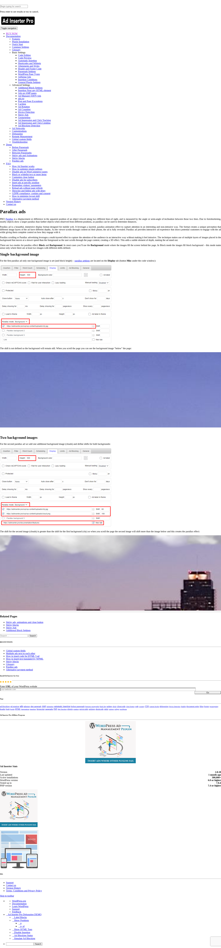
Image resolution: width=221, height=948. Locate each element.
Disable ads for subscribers (24, 180)
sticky (106, 709)
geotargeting (214, 706)
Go (207, 692)
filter (202, 706)
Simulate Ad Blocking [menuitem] (24, 938)
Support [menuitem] (16, 909)
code (136, 706)
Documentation (13, 36)
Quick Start (17, 44)
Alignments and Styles (28, 66)
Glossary (16, 49)
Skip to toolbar (7, 896)
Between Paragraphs (22, 152)
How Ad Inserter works (23, 166)
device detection (174, 706)
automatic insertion (62, 706)
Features (16, 39)
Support (10, 882)
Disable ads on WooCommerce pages (30, 171)
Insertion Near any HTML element (34, 90)
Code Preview (25, 58)
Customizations (19, 131)
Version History (13, 201)
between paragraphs (92, 706)
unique (111, 709)
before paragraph (78, 706)
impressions (25, 709)
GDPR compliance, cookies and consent (31, 193)
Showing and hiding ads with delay (29, 190)
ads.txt (21, 98)
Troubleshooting (20, 142)
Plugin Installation (20, 41)
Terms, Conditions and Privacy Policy (24, 890)
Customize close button (23, 177)
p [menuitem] (20, 923)
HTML (18, 709)
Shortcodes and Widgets (29, 63)
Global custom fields (22, 139)
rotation (76, 709)
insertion (33, 709)
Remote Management (22, 136)
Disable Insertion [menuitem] (22, 932)
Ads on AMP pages (27, 93)
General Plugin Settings (29, 82)
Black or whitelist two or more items (29, 174)
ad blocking (5, 706)
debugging (164, 706)
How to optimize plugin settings (27, 169)
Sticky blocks (18, 158)
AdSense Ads (24, 77)
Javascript (41, 709)
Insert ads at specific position (25, 182)
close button (130, 706)
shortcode (100, 709)
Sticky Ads (23, 115)
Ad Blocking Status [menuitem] (23, 935)
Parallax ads (17, 161)
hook (8, 709)
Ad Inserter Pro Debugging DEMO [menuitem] (24, 914)
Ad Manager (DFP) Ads (29, 96)
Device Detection (26, 112)
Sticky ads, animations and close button (24, 622)
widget (116, 709)
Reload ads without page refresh (27, 188)
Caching (22, 104)
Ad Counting (24, 109)
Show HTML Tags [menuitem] (23, 929)
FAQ (8, 163)
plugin (70, 709)
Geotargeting (24, 117)
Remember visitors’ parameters (26, 185)
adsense (27, 706)
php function (62, 709)
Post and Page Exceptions (30, 101)
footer (206, 706)
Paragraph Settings (27, 71)
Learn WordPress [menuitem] (20, 906)
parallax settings (82, 260)
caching (109, 706)
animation (50, 706)
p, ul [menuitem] (22, 926)
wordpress (123, 709)
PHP (55, 709)
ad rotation (14, 706)
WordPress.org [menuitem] (19, 901)
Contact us (11, 204)
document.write (192, 706)
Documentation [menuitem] (19, 903)
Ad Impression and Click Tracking (34, 120)
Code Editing (24, 55)
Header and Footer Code (29, 68)
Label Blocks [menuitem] (20, 917)
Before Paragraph (20, 147)
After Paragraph (19, 150)
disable (183, 706)
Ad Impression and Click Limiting (34, 123)
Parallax (9, 219)
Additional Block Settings (30, 87)
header (2, 709)
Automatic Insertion (27, 60)
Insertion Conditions (27, 79)
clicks (114, 706)
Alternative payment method (25, 199)
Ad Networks (18, 128)
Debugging (17, 134)
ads (21, 706)
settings (92, 709)
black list (103, 706)
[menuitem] (113, 944)
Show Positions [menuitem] (21, 920)
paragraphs (49, 709)
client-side (121, 706)
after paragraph (36, 706)
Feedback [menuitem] (16, 912)
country (141, 706)
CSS (147, 706)
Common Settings (20, 47)
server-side (83, 709)
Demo (9, 144)
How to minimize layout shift (26, 196)
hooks (12, 709)
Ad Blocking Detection (29, 125)
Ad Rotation (24, 106)
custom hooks (154, 706)
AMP (44, 706)
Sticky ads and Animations (24, 155)
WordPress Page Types (29, 74)
